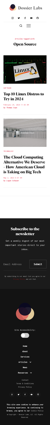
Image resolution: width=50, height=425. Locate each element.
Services (25, 357)
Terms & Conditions (25, 383)
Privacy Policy (19, 279)
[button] (29, 25)
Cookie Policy (37, 411)
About (25, 351)
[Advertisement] (25, 206)
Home (25, 346)
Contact (25, 380)
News (25, 367)
